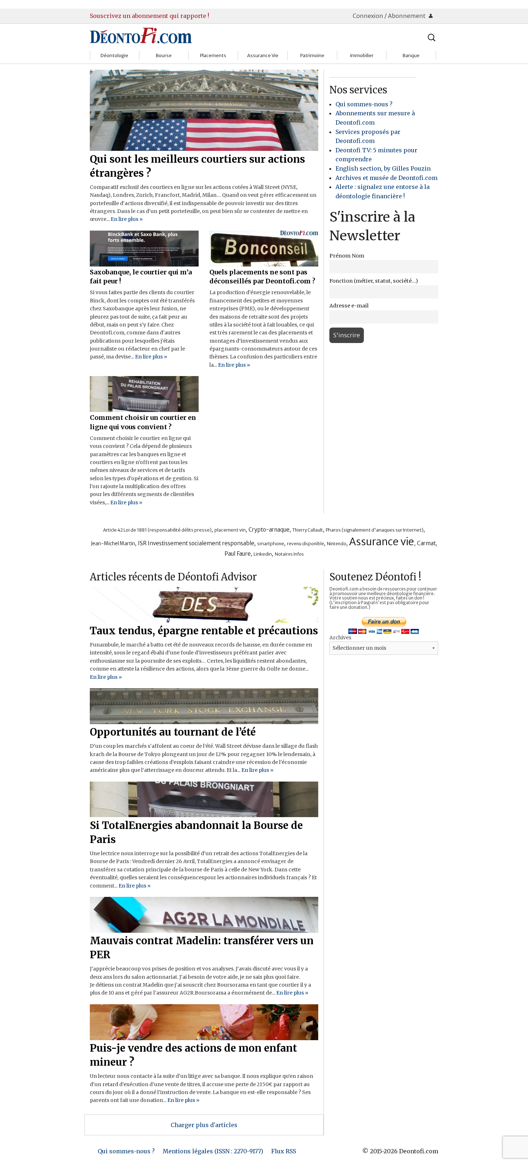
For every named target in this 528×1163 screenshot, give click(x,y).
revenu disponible (305, 543)
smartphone (270, 543)
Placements (213, 55)
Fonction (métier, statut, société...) (373, 281)
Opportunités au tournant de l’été (173, 732)
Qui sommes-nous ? (364, 104)
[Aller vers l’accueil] (141, 35)
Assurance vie (381, 541)
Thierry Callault (307, 530)
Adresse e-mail (349, 305)
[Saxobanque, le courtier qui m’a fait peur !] (144, 247)
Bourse (164, 55)
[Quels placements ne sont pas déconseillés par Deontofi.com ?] (263, 247)
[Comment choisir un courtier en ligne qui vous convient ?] (144, 393)
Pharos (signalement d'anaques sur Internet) (374, 530)
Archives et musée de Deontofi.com (386, 177)
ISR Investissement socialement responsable (196, 543)
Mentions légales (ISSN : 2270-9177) (213, 1151)
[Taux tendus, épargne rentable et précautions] (204, 604)
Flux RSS (283, 1151)
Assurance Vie (262, 55)
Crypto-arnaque (269, 529)
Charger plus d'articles (204, 1125)
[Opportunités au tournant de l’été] (204, 705)
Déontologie (114, 55)
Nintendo (336, 543)
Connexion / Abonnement (390, 15)
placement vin (230, 530)
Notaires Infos (289, 554)
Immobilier (362, 55)
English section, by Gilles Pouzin (383, 168)
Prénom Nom (346, 255)
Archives (340, 637)
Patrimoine (312, 55)
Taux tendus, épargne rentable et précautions (204, 630)
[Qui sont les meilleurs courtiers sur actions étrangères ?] (204, 109)
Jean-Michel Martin (113, 544)
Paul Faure (237, 553)
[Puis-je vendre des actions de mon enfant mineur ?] (204, 1021)
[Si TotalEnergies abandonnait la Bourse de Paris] (204, 798)
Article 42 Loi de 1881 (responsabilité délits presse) (157, 530)
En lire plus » (127, 219)
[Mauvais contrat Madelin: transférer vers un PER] (204, 914)
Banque (411, 55)
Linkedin (263, 554)
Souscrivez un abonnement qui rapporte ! (149, 15)
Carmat (426, 543)
